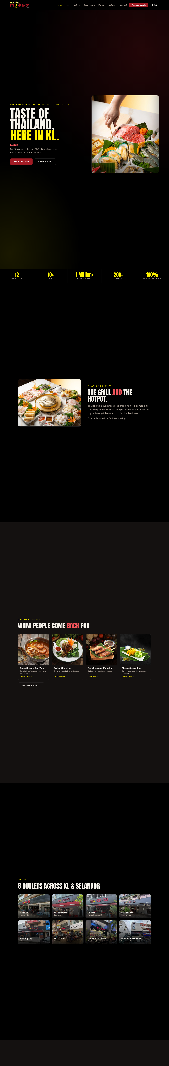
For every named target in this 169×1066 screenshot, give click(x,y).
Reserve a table (139, 5)
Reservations (89, 5)
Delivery (102, 5)
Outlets (77, 5)
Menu (68, 5)
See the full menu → (31, 685)
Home (59, 5)
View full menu (45, 161)
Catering (113, 5)
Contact (123, 5)
